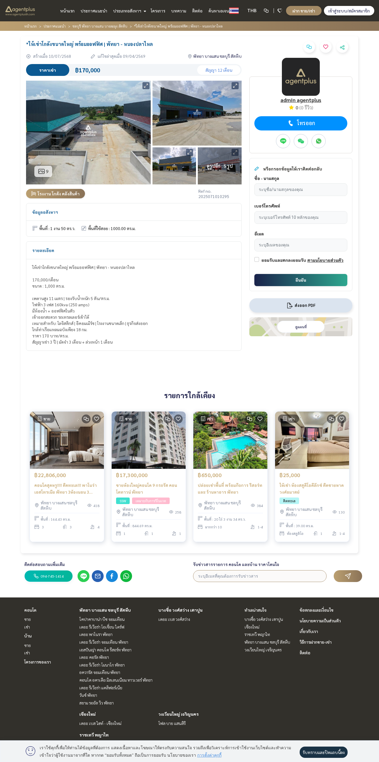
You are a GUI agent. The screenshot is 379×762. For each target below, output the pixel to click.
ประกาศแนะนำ (94, 10)
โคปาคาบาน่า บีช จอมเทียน (102, 619)
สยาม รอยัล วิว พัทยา (96, 702)
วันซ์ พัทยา (88, 695)
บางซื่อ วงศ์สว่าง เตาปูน (180, 610)
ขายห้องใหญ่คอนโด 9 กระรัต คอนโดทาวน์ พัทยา (146, 488)
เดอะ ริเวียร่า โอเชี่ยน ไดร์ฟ (101, 626)
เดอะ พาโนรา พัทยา (96, 634)
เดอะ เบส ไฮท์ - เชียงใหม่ (100, 723)
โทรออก (306, 122)
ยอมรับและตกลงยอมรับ (283, 260)
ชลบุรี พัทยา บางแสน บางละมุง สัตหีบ (100, 26)
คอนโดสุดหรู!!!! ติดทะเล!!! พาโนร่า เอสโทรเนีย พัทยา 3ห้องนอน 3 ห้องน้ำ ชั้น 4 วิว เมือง (65, 488)
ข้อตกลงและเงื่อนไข (316, 610)
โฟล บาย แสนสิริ (172, 723)
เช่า (27, 626)
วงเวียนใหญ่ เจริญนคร (178, 714)
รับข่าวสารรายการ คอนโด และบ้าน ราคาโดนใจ (236, 564)
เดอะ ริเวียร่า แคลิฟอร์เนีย (100, 687)
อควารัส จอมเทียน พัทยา (99, 672)
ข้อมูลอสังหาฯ (45, 212)
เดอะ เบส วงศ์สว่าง (174, 619)
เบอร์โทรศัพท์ (267, 205)
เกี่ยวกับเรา (309, 631)
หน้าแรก (67, 10)
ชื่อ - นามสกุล (266, 178)
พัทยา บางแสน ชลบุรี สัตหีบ (105, 610)
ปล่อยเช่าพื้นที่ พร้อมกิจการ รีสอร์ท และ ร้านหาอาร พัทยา (230, 488)
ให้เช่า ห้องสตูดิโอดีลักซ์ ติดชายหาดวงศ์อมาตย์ (312, 488)
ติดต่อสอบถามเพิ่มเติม (44, 564)
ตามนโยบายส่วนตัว (325, 260)
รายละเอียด (43, 250)
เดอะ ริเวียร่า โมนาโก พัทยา (102, 664)
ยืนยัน (301, 280)
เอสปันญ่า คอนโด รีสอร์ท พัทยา (105, 649)
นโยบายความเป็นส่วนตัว (320, 620)
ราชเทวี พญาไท (94, 734)
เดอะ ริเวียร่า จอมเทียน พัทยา (103, 642)
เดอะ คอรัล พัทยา (94, 657)
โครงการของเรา (37, 661)
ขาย (27, 619)
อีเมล (259, 233)
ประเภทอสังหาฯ (127, 10)
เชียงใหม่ (87, 714)
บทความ (178, 10)
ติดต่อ (197, 10)
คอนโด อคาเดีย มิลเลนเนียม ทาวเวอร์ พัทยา (115, 680)
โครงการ (158, 10)
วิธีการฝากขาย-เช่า (316, 642)
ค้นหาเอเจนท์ (220, 10)
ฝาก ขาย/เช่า (304, 10)
